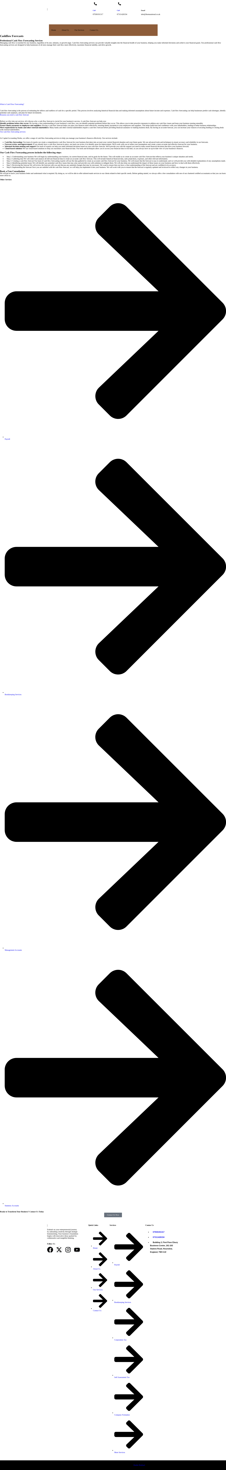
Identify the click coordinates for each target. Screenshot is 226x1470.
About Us (65, 30)
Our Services (79, 30)
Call (94, 10)
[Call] (95, 3)
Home (53, 30)
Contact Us (94, 30)
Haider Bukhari (139, 1465)
